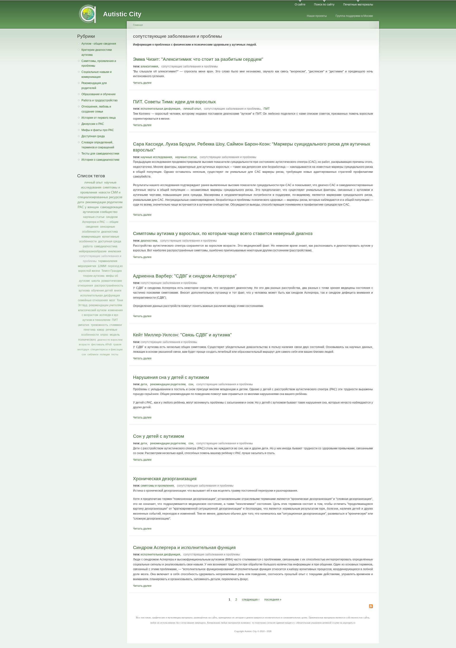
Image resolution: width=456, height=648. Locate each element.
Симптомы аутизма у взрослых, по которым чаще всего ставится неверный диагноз (223, 233)
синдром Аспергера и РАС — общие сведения (100, 221)
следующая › (250, 599)
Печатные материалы (358, 4)
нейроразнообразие (93, 251)
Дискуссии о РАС (92, 124)
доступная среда (109, 241)
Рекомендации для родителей (94, 85)
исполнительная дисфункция (100, 295)
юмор (100, 329)
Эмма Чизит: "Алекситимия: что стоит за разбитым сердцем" (198, 59)
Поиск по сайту (324, 4)
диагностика (109, 231)
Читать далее (142, 83)
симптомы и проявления (157, 485)
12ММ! (102, 266)
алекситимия (149, 66)
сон (84, 354)
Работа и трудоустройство (99, 100)
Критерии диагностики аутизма (96, 52)
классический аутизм (92, 310)
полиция (105, 354)
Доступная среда (93, 136)
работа (88, 246)
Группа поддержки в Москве (354, 16)
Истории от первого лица (98, 117)
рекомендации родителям (104, 202)
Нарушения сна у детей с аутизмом (171, 377)
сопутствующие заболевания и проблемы (189, 66)
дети (80, 202)
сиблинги (92, 354)
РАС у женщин (88, 207)
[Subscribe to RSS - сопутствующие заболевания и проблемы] (371, 606)
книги (117, 290)
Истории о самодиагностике (100, 159)
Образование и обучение (98, 94)
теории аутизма (93, 275)
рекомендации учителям (105, 305)
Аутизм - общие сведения (98, 43)
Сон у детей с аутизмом (158, 436)
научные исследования (156, 157)
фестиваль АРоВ (101, 344)
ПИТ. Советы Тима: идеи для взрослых (174, 101)
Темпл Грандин (111, 270)
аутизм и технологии (96, 320)
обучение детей (102, 290)
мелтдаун (83, 349)
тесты (114, 354)
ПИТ (115, 320)
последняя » (272, 599)
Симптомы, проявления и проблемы (98, 63)
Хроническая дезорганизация (164, 478)
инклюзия (114, 251)
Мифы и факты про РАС (97, 130)
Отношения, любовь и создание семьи (96, 109)
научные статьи (93, 217)
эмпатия (83, 325)
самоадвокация (111, 207)
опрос (104, 334)
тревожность (99, 325)
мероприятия (87, 266)
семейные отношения (93, 300)
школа (95, 280)
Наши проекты (317, 16)
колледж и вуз (109, 315)
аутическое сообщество (100, 212)
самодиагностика (105, 246)
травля (117, 344)
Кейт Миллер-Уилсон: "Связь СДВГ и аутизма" (182, 334)
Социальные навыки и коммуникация (96, 74)
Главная (138, 24)
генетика (89, 329)
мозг (112, 300)
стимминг (115, 325)
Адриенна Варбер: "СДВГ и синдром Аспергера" (185, 275)
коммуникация (91, 236)
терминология (107, 261)
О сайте (300, 4)
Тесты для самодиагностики (100, 153)
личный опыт (93, 182)
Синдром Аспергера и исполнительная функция (184, 547)
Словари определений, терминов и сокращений (97, 145)
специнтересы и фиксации (106, 349)
